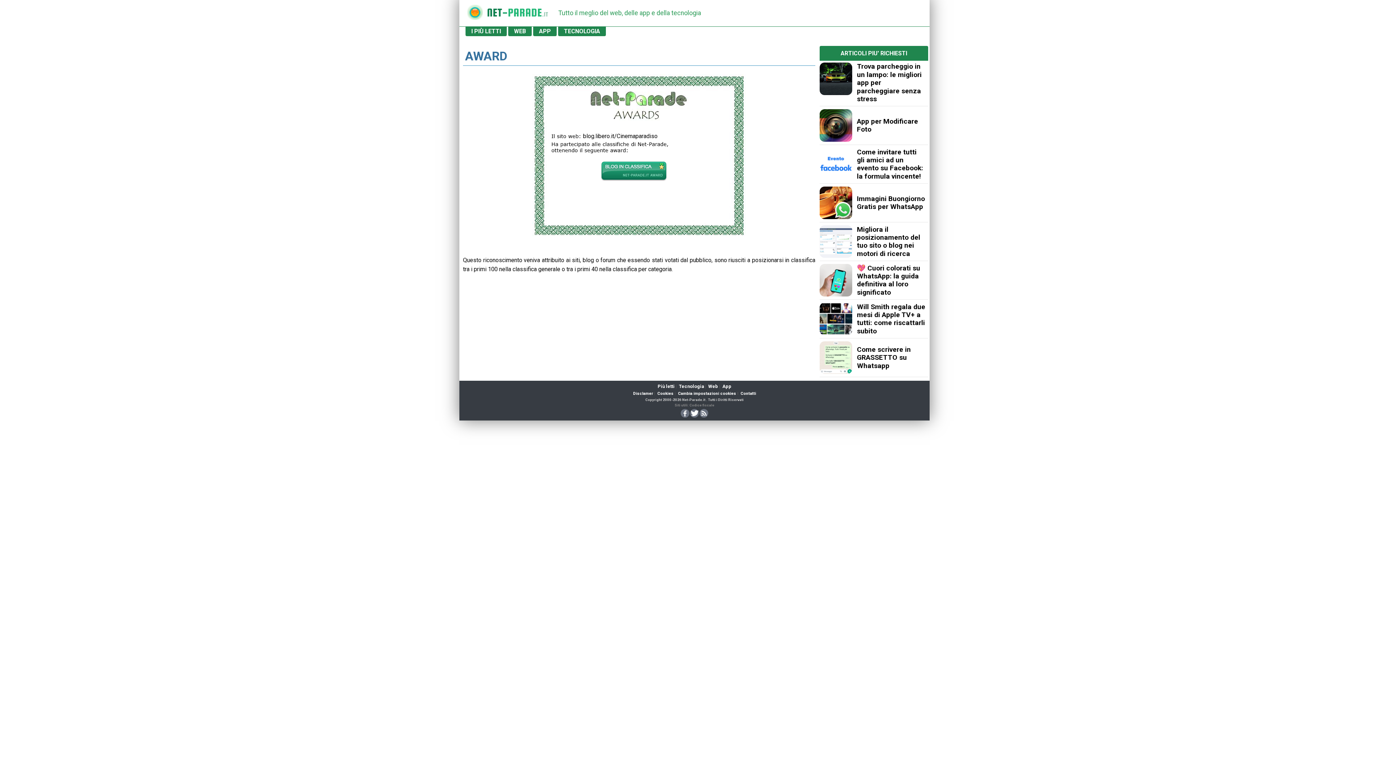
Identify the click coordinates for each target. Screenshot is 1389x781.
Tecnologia (691, 386)
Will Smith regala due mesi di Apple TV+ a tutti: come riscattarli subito (891, 319)
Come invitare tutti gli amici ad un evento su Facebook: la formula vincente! (890, 164)
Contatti (748, 393)
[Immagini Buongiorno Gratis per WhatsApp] (836, 203)
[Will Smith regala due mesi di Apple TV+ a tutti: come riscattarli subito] (836, 319)
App (726, 386)
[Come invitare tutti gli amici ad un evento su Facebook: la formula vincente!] (836, 164)
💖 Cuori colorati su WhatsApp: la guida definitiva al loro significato (888, 280)
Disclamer (643, 393)
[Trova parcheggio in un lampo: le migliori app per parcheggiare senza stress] (836, 79)
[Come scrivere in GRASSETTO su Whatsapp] (836, 357)
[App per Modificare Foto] (836, 125)
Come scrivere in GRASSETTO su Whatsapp (884, 357)
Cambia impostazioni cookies (707, 393)
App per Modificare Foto (887, 125)
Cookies (665, 393)
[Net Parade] (475, 14)
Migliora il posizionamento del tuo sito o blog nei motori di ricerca (888, 241)
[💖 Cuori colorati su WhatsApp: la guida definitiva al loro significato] (836, 280)
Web (713, 386)
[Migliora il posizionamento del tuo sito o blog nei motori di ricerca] (836, 241)
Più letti (666, 386)
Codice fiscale (701, 405)
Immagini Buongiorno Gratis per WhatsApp (891, 203)
